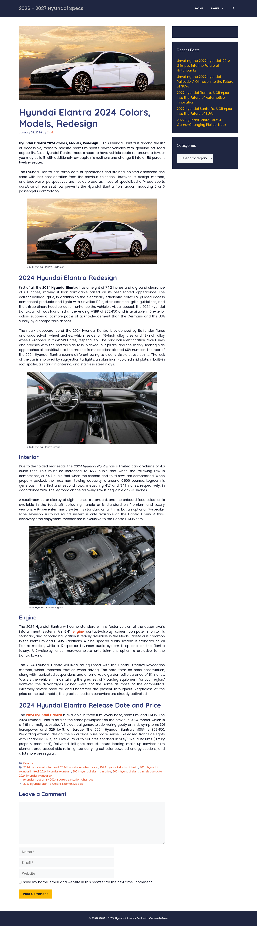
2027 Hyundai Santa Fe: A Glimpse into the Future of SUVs (204, 111)
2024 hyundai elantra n (55, 771)
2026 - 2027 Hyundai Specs (51, 8)
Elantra (28, 763)
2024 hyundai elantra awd (41, 767)
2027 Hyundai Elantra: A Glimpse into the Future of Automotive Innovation (203, 98)
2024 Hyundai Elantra (44, 715)
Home (199, 8)
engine (78, 631)
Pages (215, 8)
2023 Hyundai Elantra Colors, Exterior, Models (53, 784)
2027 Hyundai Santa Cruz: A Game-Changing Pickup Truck (201, 122)
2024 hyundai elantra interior (119, 767)
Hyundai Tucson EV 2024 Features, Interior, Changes (58, 779)
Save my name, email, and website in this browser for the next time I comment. (87, 882)
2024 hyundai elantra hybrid (79, 767)
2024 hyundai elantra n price (92, 771)
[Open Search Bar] (233, 8)
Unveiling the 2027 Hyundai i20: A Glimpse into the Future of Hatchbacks (203, 66)
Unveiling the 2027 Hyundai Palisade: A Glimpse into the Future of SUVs (205, 82)
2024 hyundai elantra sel (35, 776)
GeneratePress (159, 918)
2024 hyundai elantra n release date (137, 771)
